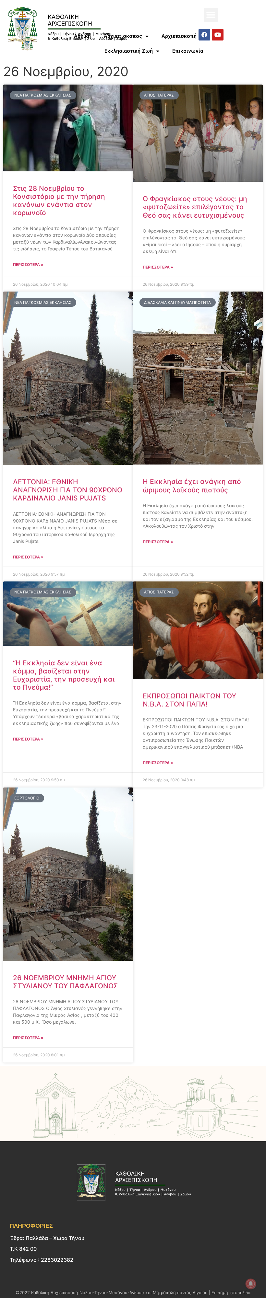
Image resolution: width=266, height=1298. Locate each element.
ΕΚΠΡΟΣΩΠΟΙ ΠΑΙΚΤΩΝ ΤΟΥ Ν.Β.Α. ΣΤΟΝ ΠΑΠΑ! (189, 700)
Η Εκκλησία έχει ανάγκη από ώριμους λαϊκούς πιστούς (192, 485)
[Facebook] (204, 34)
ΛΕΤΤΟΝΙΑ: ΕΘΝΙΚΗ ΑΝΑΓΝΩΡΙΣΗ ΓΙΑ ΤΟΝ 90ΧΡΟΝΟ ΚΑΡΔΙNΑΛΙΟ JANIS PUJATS (67, 490)
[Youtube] (218, 34)
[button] (211, 15)
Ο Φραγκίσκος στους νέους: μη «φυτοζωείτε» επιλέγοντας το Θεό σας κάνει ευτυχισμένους (195, 207)
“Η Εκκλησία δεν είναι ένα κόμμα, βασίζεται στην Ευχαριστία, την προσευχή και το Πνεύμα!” (64, 675)
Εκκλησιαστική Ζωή (128, 51)
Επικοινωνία (187, 51)
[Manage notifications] (251, 1284)
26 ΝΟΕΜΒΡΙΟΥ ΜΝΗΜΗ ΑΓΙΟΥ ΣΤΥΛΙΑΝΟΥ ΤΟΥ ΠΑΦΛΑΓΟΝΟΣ (65, 982)
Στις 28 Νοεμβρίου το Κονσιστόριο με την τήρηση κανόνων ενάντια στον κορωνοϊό (59, 200)
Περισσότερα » (28, 264)
